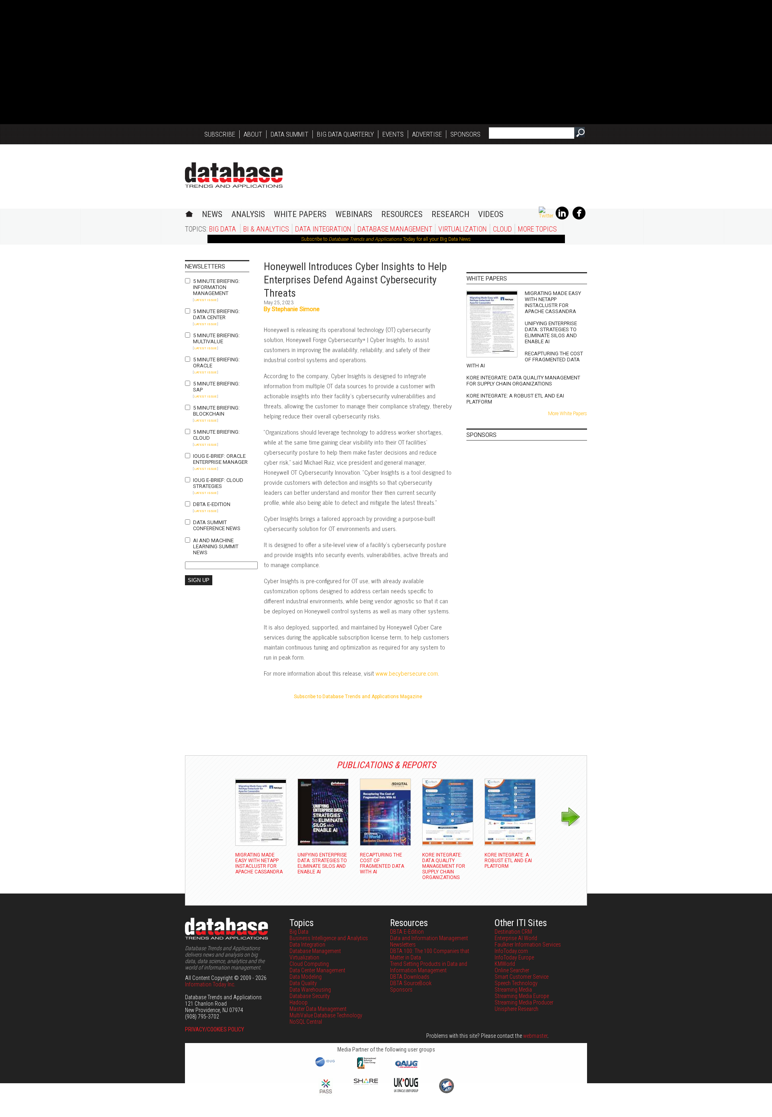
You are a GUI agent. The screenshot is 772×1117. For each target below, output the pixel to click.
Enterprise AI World (516, 938)
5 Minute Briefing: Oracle (216, 363)
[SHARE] (366, 1083)
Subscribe (219, 134)
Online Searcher (512, 970)
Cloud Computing (309, 964)
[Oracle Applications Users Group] (406, 1068)
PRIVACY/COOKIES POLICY (214, 1029)
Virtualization (462, 229)
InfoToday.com (511, 951)
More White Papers (567, 413)
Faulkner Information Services (528, 944)
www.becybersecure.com (407, 673)
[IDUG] (326, 1066)
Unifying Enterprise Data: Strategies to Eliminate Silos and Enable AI (551, 332)
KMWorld (505, 964)
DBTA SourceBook (410, 983)
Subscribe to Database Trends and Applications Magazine (358, 696)
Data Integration (323, 229)
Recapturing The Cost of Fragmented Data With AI (524, 359)
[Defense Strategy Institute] (446, 1092)
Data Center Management (317, 970)
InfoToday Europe (514, 957)
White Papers (300, 214)
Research (450, 214)
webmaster (535, 1036)
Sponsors (465, 134)
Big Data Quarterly (345, 134)
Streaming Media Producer (524, 1002)
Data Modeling (306, 977)
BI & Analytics (266, 229)
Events (393, 134)
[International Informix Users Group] (366, 1068)
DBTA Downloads (409, 977)
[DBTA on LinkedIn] (562, 218)
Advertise (427, 134)
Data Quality (303, 983)
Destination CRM (513, 931)
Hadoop (299, 1002)
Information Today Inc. (210, 984)
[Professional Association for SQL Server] (325, 1094)
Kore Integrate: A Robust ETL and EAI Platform (515, 399)
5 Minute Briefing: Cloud (216, 435)
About (253, 134)
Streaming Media (513, 989)
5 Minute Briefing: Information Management (216, 287)
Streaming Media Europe (522, 996)
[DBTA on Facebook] (579, 218)
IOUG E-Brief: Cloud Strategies (218, 483)
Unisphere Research (516, 1009)
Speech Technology (516, 983)
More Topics (537, 229)
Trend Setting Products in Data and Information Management (428, 967)
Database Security (310, 996)
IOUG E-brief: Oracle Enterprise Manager (220, 459)
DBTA (234, 175)
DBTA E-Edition (211, 504)
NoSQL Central (306, 1022)
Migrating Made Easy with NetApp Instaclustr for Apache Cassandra (553, 302)
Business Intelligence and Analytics (329, 938)
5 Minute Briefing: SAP (216, 387)
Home (189, 213)
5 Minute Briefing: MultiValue (216, 338)
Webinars (353, 214)
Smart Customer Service (521, 977)
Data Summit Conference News (216, 525)
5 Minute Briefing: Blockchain (216, 411)
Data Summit (289, 134)
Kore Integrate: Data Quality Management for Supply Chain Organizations (523, 381)
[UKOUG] (406, 1090)
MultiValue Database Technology (326, 1015)
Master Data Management (318, 1009)
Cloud (502, 229)
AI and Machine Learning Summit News (215, 546)
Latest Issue (205, 300)
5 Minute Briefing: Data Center (216, 314)
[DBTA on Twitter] (546, 216)
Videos (490, 214)
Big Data (222, 229)
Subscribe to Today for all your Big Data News (386, 239)
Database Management (394, 229)
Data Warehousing (310, 989)
